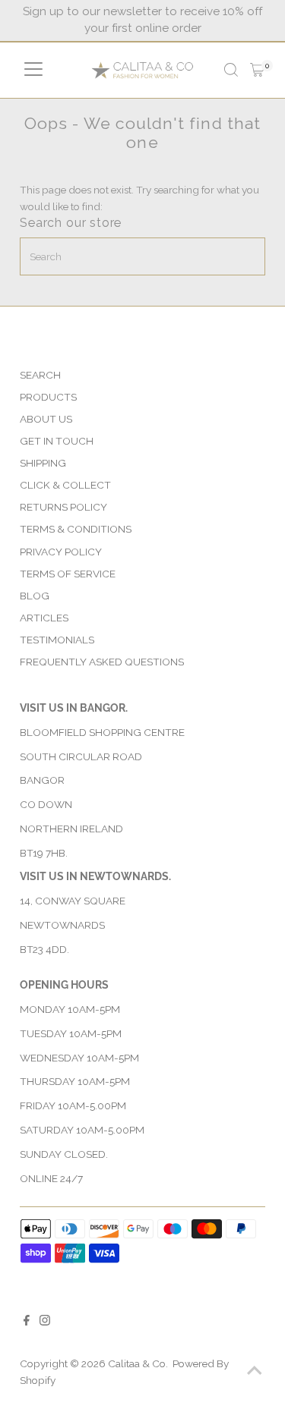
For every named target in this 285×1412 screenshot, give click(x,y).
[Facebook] (26, 1322)
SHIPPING (43, 463)
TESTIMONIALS (57, 640)
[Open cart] (257, 70)
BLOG (34, 596)
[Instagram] (45, 1322)
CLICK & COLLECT (65, 485)
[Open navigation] (33, 70)
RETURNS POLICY (63, 507)
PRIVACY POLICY (61, 552)
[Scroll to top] (254, 1370)
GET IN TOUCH (56, 441)
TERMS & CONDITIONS (75, 529)
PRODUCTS (48, 397)
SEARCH (40, 375)
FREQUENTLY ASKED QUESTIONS (102, 662)
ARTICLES (44, 618)
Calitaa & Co (137, 1363)
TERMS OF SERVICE (68, 574)
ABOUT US (46, 419)
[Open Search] (231, 70)
